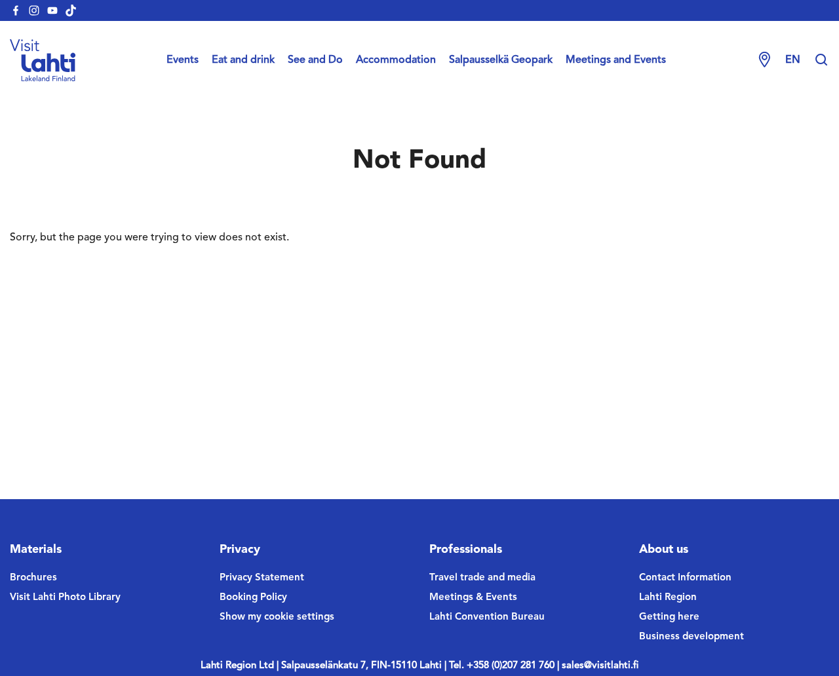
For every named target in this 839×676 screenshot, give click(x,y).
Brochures (33, 578)
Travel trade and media (482, 578)
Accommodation (396, 60)
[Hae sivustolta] (821, 60)
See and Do (315, 60)
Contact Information (685, 578)
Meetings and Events (616, 60)
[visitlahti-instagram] (34, 10)
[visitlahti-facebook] (16, 10)
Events (182, 60)
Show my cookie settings (277, 617)
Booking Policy (253, 598)
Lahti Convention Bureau (487, 617)
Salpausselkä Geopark (501, 60)
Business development (691, 637)
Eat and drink (243, 60)
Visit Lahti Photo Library (65, 598)
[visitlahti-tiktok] (71, 10)
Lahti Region (668, 598)
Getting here (669, 617)
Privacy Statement (262, 578)
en (792, 60)
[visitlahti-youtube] (52, 10)
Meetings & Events (473, 598)
